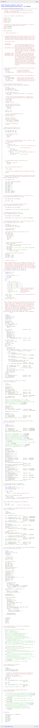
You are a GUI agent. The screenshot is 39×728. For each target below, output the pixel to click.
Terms (12, 726)
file (22, 8)
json (37, 726)
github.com (13, 5)
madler (18, 5)
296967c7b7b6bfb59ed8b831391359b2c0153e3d (11, 6)
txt (34, 726)
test (24, 6)
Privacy (9, 726)
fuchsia (2, 5)
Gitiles (6, 726)
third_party (7, 5)
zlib (21, 5)
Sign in (37, 1)
